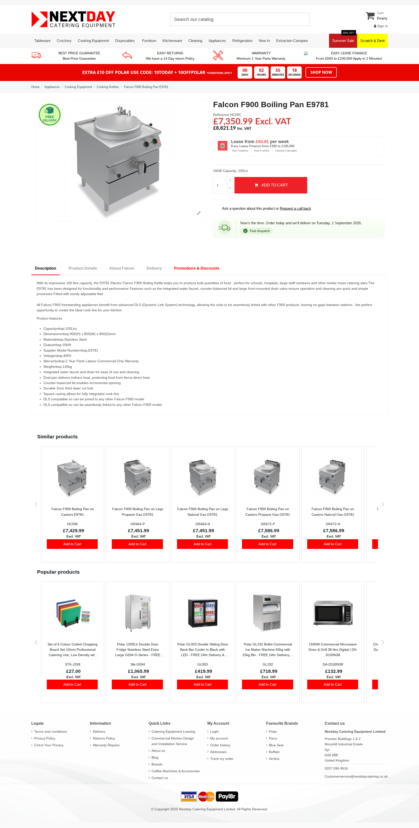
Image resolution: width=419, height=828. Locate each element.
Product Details (83, 268)
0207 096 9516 (336, 768)
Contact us (160, 778)
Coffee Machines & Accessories (176, 771)
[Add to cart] (72, 544)
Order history (220, 745)
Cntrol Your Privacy (49, 745)
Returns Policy (104, 738)
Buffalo (274, 752)
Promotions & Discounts (196, 268)
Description (45, 268)
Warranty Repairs (106, 745)
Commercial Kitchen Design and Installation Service (173, 741)
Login (214, 731)
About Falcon (121, 268)
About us (158, 751)
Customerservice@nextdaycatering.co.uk (356, 776)
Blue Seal (276, 745)
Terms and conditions (50, 731)
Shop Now (321, 72)
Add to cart (274, 185)
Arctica (274, 759)
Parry (273, 738)
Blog (155, 757)
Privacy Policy (44, 738)
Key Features (240, 150)
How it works (261, 150)
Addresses (218, 752)
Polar (273, 731)
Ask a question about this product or (263, 208)
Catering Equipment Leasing (173, 731)
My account (219, 738)
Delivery (154, 268)
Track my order (222, 759)
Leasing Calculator (286, 150)
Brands (157, 764)
